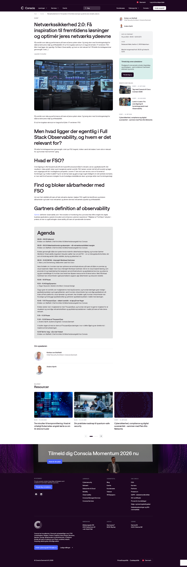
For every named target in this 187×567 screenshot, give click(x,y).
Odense (133, 521)
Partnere (134, 488)
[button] (101, 436)
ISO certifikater (136, 498)
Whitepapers (111, 495)
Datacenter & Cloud (89, 488)
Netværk (85, 485)
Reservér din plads (55, 461)
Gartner (37, 215)
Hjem (35, 13)
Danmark (143, 2)
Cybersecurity (87, 482)
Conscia (146, 8)
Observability (87, 495)
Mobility (85, 491)
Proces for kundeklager (138, 501)
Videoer (109, 491)
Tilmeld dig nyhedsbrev (43, 487)
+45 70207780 (88, 529)
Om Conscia (134, 478)
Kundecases (121, 8)
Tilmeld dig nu (127, 75)
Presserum (134, 491)
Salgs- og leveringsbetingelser (141, 504)
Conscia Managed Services (91, 498)
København (86, 521)
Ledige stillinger (65, 547)
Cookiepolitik (134, 560)
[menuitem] (93, 482)
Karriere (133, 485)
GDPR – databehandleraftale (140, 495)
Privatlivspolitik (122, 560)
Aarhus (109, 521)
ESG (132, 482)
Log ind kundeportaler (157, 2)
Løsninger (86, 478)
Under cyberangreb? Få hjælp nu (46, 547)
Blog (108, 482)
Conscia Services (88, 501)
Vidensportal (133, 8)
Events (42, 13)
